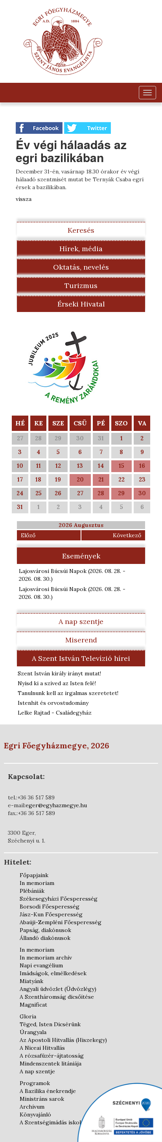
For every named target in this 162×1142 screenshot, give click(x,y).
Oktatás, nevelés (81, 267)
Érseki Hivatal (81, 303)
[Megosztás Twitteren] (87, 127)
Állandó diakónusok (45, 937)
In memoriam (37, 883)
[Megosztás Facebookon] (40, 127)
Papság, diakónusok (45, 930)
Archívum (32, 1106)
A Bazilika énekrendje (48, 1091)
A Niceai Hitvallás (42, 1047)
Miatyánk (31, 981)
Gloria (28, 1016)
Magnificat (33, 1004)
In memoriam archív (46, 957)
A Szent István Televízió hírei (81, 658)
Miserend (81, 639)
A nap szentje (81, 621)
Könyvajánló (35, 1114)
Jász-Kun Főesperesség (51, 914)
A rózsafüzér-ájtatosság (52, 1055)
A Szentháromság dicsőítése (57, 996)
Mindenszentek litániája (50, 1063)
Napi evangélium (41, 965)
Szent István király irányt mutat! (59, 673)
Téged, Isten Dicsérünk (50, 1024)
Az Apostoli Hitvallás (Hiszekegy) (63, 1039)
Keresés (81, 230)
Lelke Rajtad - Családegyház (55, 712)
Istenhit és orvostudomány (53, 702)
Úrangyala (33, 1032)
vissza (23, 198)
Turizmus (81, 285)
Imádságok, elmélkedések (53, 973)
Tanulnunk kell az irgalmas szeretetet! (68, 693)
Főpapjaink (34, 875)
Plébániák (32, 890)
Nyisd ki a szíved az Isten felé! (57, 683)
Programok (35, 1083)
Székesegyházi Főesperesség (59, 898)
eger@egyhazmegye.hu (56, 805)
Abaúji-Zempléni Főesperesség (60, 922)
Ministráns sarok (42, 1098)
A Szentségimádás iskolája (54, 1122)
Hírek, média (81, 248)
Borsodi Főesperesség (49, 906)
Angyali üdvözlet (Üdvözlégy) (58, 988)
